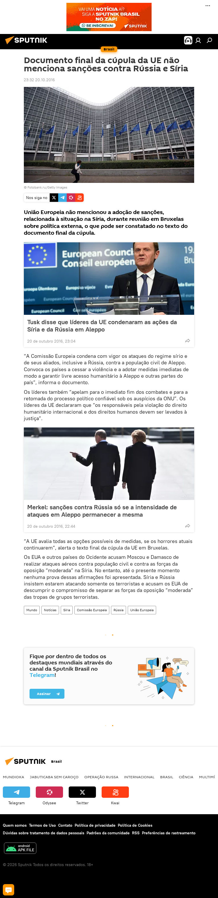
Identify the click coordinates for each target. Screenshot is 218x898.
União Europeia (142, 610)
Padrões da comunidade (108, 832)
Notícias (50, 610)
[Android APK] (20, 849)
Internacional (139, 776)
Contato (65, 825)
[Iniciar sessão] (198, 40)
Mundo (31, 610)
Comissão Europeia (92, 610)
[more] (187, 340)
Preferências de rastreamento (169, 832)
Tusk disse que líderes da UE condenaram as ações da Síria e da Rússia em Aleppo (102, 325)
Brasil (166, 776)
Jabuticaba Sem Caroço (54, 776)
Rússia (118, 610)
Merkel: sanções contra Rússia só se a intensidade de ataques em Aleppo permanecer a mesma (102, 510)
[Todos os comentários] (8, 889)
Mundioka (13, 776)
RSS (136, 832)
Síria (66, 610)
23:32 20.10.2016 (39, 79)
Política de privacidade (95, 825)
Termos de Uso (42, 825)
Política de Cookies (135, 825)
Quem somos (15, 825)
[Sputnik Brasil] (28, 45)
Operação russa (101, 776)
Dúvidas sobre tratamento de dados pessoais (43, 832)
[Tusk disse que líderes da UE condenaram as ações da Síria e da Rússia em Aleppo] (109, 278)
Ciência (186, 776)
